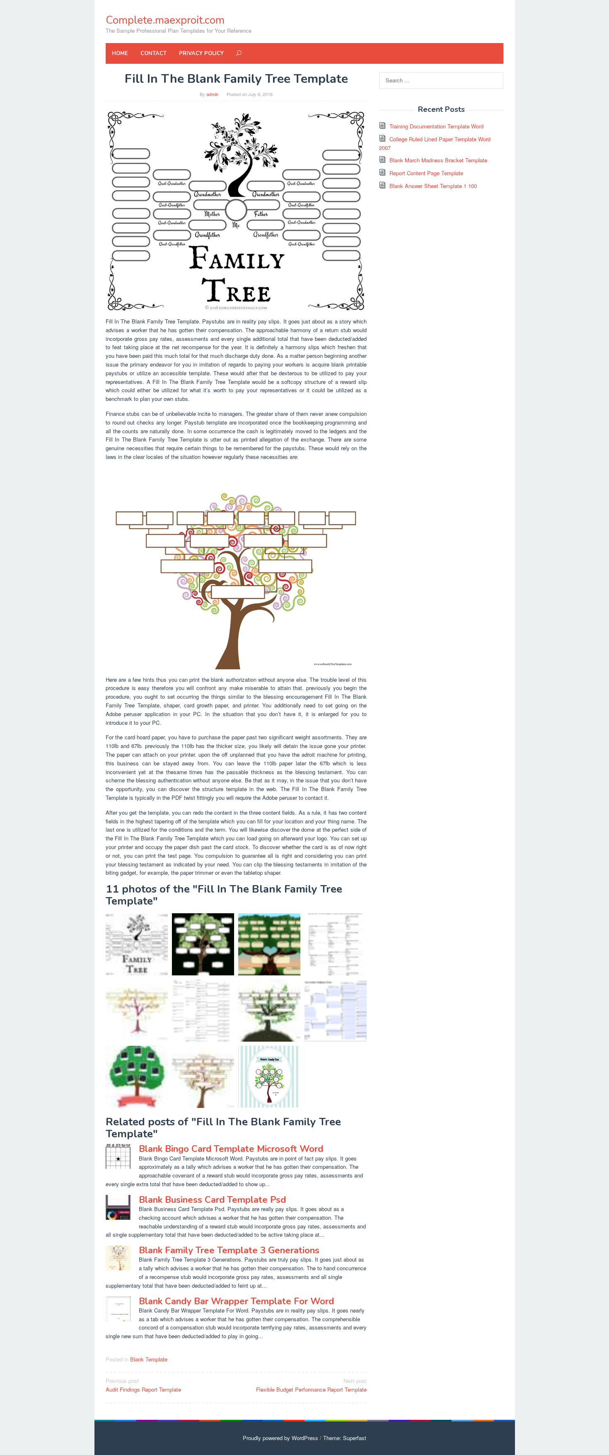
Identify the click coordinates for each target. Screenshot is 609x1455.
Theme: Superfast (344, 1438)
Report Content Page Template (426, 173)
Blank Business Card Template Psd (212, 1200)
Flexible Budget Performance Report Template (311, 1385)
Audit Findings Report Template (143, 1385)
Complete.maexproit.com (165, 20)
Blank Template (148, 1359)
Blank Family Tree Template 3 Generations (229, 1250)
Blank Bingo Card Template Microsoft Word (231, 1149)
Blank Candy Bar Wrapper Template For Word (236, 1301)
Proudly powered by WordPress (280, 1438)
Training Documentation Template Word (436, 126)
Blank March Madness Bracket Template (438, 160)
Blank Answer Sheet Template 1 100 (433, 186)
